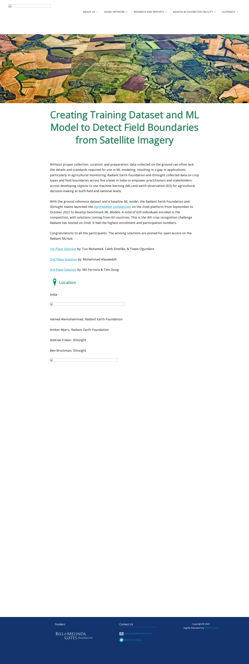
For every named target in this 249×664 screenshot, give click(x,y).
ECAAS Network (114, 11)
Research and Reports (149, 11)
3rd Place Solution (63, 270)
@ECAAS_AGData (132, 639)
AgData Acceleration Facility (193, 11)
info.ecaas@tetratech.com (137, 633)
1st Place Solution (63, 249)
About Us (89, 11)
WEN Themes (211, 627)
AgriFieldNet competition (112, 207)
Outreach (228, 11)
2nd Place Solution (63, 259)
